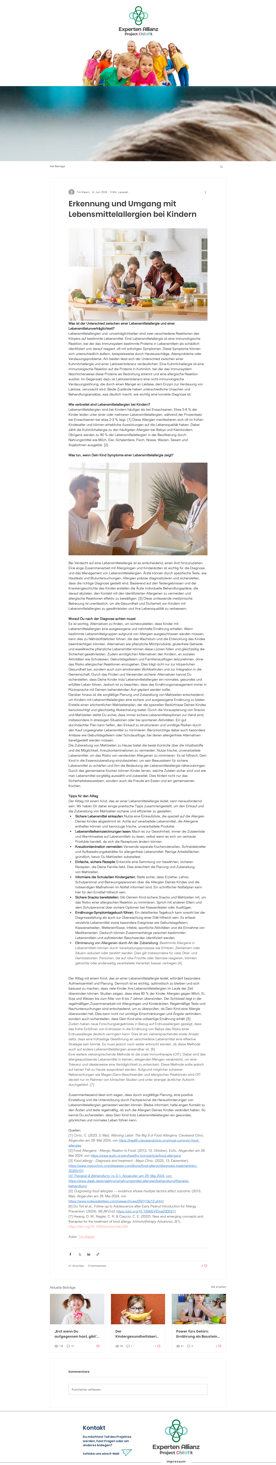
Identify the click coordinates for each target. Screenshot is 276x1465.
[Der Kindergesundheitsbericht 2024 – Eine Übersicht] (138, 1309)
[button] (221, 166)
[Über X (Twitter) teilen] (79, 1254)
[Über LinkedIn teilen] (88, 1254)
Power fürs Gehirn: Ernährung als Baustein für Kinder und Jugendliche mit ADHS (196, 1334)
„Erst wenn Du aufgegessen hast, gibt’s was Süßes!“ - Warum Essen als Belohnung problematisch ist (76, 1334)
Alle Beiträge (57, 166)
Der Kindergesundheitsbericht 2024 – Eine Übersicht (136, 1334)
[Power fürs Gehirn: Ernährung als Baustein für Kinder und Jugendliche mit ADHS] (199, 1309)
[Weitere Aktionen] (205, 192)
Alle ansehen (218, 1286)
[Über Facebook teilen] (70, 1254)
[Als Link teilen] (98, 1254)
